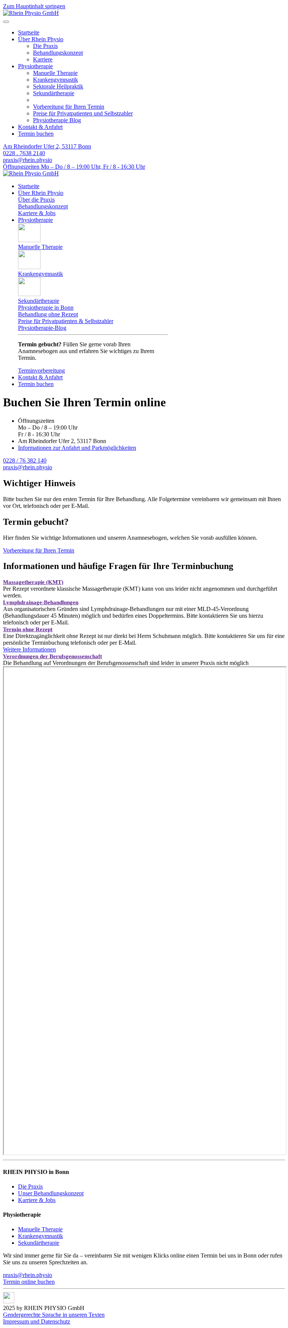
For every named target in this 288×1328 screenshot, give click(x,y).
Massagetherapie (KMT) (33, 582)
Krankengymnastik (55, 79)
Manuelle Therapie (55, 73)
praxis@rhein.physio (27, 160)
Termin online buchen (29, 1282)
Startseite (28, 32)
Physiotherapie (35, 66)
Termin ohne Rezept (27, 629)
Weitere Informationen (29, 649)
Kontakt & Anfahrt (40, 127)
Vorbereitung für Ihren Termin (68, 106)
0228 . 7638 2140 (24, 153)
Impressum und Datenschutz (36, 1321)
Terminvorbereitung (41, 370)
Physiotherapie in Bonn (46, 307)
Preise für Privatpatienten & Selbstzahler (65, 321)
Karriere (42, 59)
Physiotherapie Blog (57, 120)
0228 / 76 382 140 (24, 460)
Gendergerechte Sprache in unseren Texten (54, 1315)
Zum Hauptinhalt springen (34, 6)
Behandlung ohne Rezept (48, 314)
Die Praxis (45, 46)
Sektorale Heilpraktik (58, 86)
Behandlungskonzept (58, 52)
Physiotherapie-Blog (42, 328)
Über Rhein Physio (40, 39)
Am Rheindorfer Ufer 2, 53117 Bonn (47, 146)
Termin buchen (36, 133)
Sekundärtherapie (53, 93)
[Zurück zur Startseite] (31, 13)
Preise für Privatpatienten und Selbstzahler (83, 113)
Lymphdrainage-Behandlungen (40, 602)
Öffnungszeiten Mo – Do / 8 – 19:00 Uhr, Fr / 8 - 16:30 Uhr (74, 166)
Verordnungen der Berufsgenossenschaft (52, 656)
